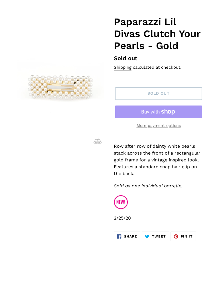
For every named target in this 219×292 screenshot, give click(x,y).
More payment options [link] (159, 125)
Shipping (122, 67)
